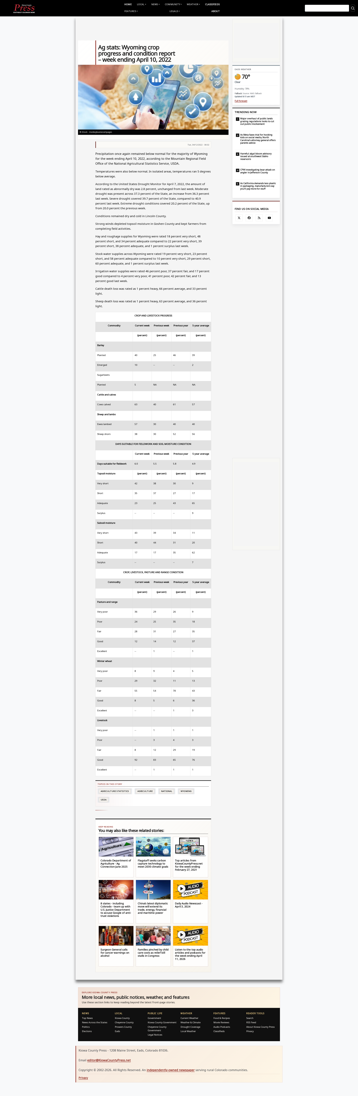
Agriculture (145, 791)
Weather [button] (192, 4)
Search (249, 1018)
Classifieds (212, 4)
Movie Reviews (221, 1022)
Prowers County (123, 1026)
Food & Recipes (221, 1018)
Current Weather (189, 1018)
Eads (117, 1031)
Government (154, 1018)
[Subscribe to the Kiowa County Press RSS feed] (259, 217)
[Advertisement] (256, 341)
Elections (87, 1031)
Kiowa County (122, 1018)
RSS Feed (251, 1022)
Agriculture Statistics (115, 791)
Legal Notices (155, 1034)
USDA (104, 799)
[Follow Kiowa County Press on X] (239, 217)
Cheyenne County (124, 1022)
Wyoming (186, 791)
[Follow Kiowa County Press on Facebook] (249, 217)
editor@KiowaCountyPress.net (109, 1060)
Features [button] (130, 11)
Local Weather (188, 1031)
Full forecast (241, 100)
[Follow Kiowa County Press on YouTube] (269, 217)
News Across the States (94, 1022)
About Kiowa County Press (260, 1026)
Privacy (250, 1031)
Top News (87, 1018)
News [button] (154, 4)
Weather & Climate (191, 1022)
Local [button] (140, 4)
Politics (86, 1026)
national (166, 791)
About (215, 11)
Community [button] (172, 4)
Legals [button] (173, 11)
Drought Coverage (190, 1026)
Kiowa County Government (162, 1022)
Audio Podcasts (221, 1026)
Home (128, 4)
